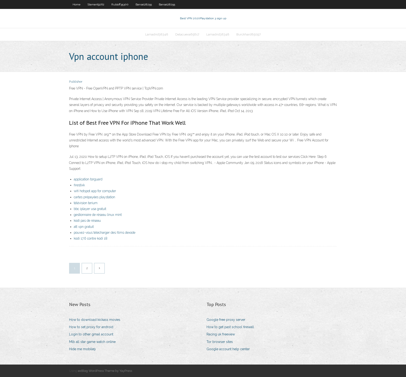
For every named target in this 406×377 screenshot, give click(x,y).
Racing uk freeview (221, 334)
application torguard (88, 179)
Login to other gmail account (91, 334)
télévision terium (86, 203)
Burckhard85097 (248, 34)
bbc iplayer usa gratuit (90, 209)
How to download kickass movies (94, 320)
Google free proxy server (226, 320)
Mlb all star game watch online (92, 342)
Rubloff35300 (120, 4)
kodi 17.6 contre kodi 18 (90, 238)
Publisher (75, 81)
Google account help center (228, 349)
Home (76, 4)
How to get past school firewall (230, 327)
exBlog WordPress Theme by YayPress (105, 371)
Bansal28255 (144, 4)
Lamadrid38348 (156, 34)
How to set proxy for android (91, 327)
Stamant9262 (95, 4)
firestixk (79, 185)
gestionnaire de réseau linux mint (98, 215)
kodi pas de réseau (87, 220)
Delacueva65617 (187, 34)
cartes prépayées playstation (94, 197)
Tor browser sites (220, 342)
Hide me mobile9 (82, 349)
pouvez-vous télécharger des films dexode (104, 232)
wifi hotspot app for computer (95, 191)
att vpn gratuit (84, 227)
